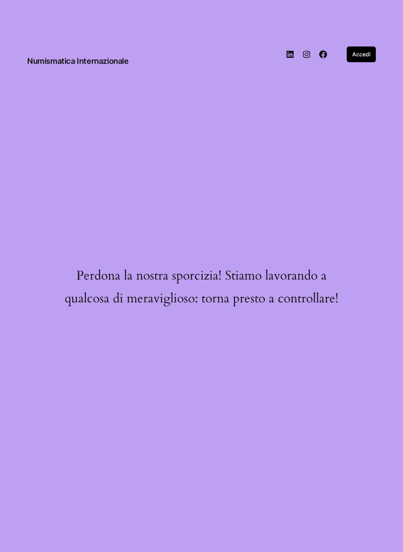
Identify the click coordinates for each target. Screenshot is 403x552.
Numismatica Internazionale (78, 61)
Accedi (361, 54)
